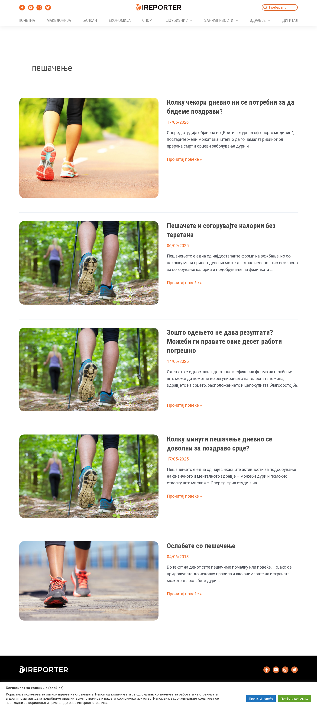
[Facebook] (22, 7)
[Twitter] (48, 7)
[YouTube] (31, 7)
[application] (190, 20)
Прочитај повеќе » (184, 159)
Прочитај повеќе (261, 698)
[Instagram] (39, 7)
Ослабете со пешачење (201, 546)
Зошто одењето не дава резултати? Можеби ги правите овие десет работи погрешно (224, 341)
